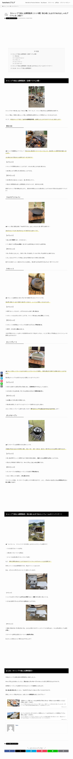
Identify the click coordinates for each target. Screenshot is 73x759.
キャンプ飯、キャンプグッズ (11, 18)
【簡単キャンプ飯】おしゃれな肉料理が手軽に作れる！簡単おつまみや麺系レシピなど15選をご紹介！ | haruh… (43, 701)
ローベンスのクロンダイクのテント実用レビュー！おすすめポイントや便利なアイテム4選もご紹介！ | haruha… (43, 714)
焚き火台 (17, 56)
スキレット (17, 59)
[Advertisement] (36, 34)
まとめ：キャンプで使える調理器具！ (22, 68)
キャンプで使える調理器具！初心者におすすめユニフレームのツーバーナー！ (33, 65)
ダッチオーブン (18, 63)
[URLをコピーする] (63, 751)
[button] (9, 751)
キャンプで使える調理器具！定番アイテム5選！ (25, 54)
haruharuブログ (8, 2)
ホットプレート (18, 61)
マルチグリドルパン (19, 58)
